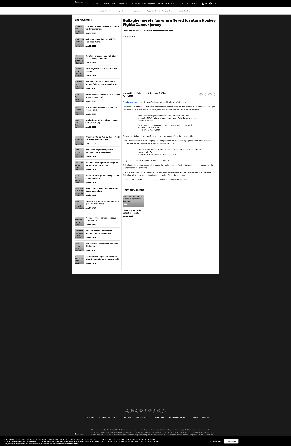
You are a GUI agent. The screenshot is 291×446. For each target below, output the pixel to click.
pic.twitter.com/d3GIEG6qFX (148, 127)
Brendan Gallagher (130, 102)
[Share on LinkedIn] (210, 94)
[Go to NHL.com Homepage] (83, 3)
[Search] (215, 3)
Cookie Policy (32, 441)
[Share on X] (205, 94)
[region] (145, 441)
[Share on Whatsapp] (201, 94)
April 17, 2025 (155, 130)
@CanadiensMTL (144, 118)
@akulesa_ (141, 93)
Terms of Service (72, 444)
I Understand (231, 441)
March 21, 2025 (171, 154)
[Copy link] (214, 94)
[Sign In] (210, 3)
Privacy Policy (18, 441)
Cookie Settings (69, 441)
